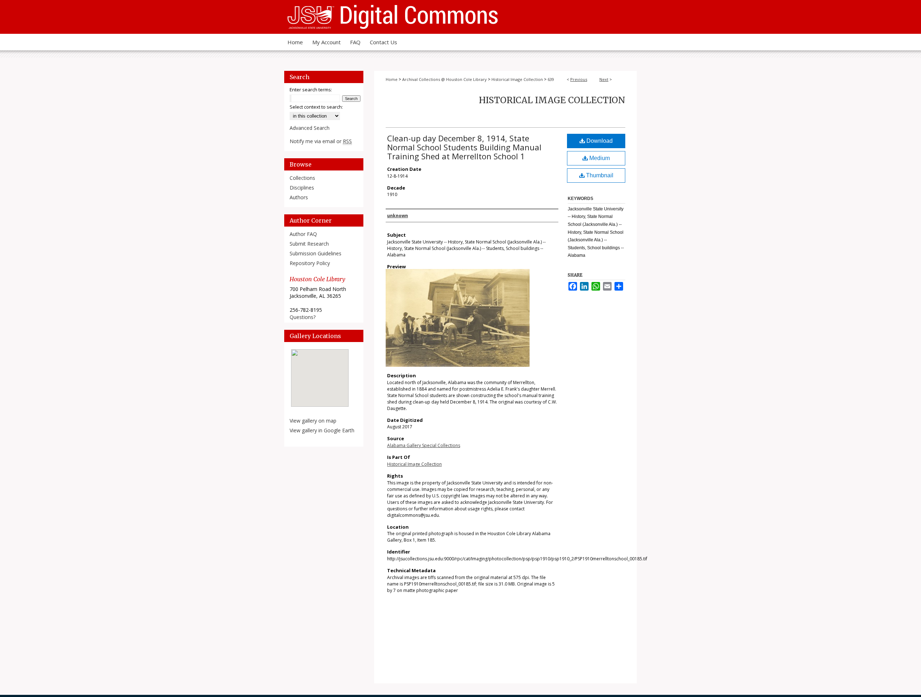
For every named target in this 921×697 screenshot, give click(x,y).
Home (392, 79)
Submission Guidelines (315, 253)
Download (599, 141)
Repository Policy (310, 263)
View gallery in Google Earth (322, 430)
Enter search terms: (311, 89)
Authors (299, 197)
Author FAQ (303, 234)
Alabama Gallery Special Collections (423, 445)
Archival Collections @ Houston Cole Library (444, 79)
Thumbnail (599, 175)
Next (603, 79)
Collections (302, 177)
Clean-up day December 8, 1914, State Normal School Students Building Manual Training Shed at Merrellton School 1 (464, 147)
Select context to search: (316, 107)
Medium (599, 158)
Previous (578, 79)
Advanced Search (310, 127)
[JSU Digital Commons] (460, 17)
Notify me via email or (321, 141)
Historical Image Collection (517, 79)
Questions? (303, 317)
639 (551, 79)
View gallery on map (313, 420)
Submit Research (309, 243)
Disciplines (302, 187)
